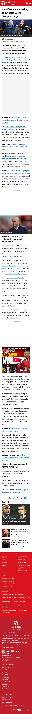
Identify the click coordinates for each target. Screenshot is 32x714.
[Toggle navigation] (29, 3)
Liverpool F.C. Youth (7, 586)
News (3, 559)
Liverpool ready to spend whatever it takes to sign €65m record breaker (14, 146)
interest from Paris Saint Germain (16, 274)
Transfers (4, 562)
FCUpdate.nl (5, 672)
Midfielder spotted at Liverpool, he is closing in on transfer (15, 602)
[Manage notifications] (28, 710)
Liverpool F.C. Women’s (8, 581)
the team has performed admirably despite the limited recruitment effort (16, 60)
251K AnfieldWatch (8, 694)
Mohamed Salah (22, 562)
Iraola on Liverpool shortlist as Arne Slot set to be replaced (15, 457)
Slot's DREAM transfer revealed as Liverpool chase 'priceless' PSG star (15, 120)
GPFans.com (5, 674)
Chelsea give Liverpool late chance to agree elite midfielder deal (14, 611)
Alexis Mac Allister (22, 570)
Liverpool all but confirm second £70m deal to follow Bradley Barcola (16, 606)
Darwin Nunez (16, 379)
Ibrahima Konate (15, 268)
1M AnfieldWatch (7, 700)
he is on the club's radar (16, 278)
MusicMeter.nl (5, 679)
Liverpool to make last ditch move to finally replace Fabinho (15, 598)
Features (4, 565)
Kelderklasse (5, 684)
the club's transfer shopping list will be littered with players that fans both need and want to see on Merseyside (16, 173)
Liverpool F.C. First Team (8, 578)
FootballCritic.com (6, 670)
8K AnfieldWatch (7, 702)
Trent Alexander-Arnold (24, 565)
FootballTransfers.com (8, 667)
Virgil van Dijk (25, 164)
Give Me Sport (25, 295)
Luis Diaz (5, 379)
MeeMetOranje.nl (6, 689)
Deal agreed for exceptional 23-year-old (12, 594)
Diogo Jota (20, 568)
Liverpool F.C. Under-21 (8, 584)
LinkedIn (5, 660)
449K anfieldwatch (8, 697)
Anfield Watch (5, 686)
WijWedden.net (6, 682)
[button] (26, 2)
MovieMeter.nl (5, 677)
